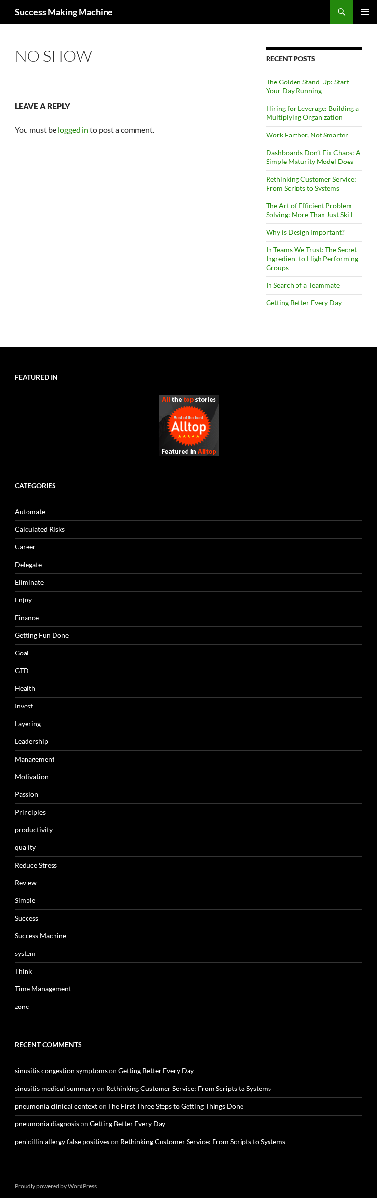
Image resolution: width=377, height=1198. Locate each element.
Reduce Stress (36, 865)
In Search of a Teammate (303, 285)
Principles (30, 812)
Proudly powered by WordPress (56, 1186)
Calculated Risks (40, 529)
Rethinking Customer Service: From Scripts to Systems (311, 183)
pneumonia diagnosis (47, 1123)
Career (25, 547)
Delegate (28, 564)
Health (25, 688)
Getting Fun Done (42, 635)
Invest (24, 706)
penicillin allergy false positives (62, 1141)
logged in (73, 129)
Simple (25, 900)
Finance (27, 617)
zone (22, 1006)
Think (23, 971)
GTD (22, 670)
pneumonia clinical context (56, 1106)
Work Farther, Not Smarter (307, 135)
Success (26, 918)
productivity (34, 829)
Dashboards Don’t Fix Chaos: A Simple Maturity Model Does (313, 156)
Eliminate (29, 582)
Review (26, 882)
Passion (26, 794)
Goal (22, 653)
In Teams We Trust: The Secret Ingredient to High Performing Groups (312, 258)
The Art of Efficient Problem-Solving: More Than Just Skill (310, 209)
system (25, 953)
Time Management (43, 988)
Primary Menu (365, 12)
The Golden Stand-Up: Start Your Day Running (307, 86)
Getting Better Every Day (304, 303)
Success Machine (40, 935)
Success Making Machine (64, 11)
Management (34, 759)
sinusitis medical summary (55, 1088)
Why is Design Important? (305, 232)
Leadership (31, 741)
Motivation (32, 776)
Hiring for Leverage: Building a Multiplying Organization (312, 112)
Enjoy (23, 600)
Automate (30, 511)
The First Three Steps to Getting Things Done (175, 1106)
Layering (28, 723)
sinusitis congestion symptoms (61, 1070)
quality (25, 847)
